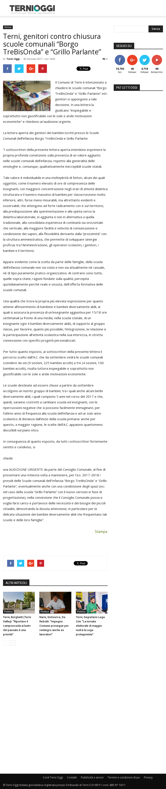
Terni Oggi (13, 58)
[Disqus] (55, 710)
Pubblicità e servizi (92, 777)
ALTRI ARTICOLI (16, 583)
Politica (7, 27)
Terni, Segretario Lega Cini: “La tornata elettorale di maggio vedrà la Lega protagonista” (90, 625)
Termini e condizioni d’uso (124, 777)
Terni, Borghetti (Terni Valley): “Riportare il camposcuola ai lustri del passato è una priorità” (17, 625)
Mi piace (120, 56)
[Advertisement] (112, 9)
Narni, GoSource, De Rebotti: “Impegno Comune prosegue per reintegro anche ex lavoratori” (54, 625)
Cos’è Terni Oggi (53, 777)
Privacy (148, 777)
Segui (132, 56)
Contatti (72, 777)
